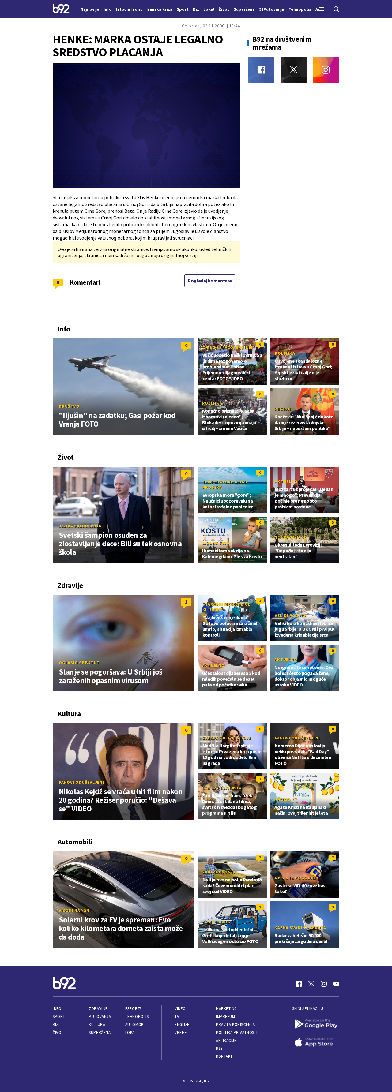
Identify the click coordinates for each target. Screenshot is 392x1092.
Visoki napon (74, 910)
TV (177, 1016)
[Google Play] (315, 1024)
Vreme (181, 1032)
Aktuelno (286, 481)
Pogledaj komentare (210, 281)
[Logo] (61, 9)
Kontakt (224, 1056)
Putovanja (100, 1016)
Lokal (131, 1032)
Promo (282, 799)
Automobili (136, 1024)
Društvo (69, 406)
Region (282, 409)
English (182, 1024)
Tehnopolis (137, 1016)
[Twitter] (294, 70)
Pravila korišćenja (235, 1024)
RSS (219, 1048)
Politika (285, 353)
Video (180, 1008)
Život (58, 1032)
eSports (133, 1008)
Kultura (97, 1024)
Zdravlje (98, 1008)
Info (57, 1008)
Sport (59, 1016)
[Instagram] (326, 70)
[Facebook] (261, 70)
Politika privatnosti (237, 1032)
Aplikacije (226, 1040)
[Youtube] (336, 984)
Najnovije (90, 9)
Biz (56, 1024)
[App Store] (315, 1042)
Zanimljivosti (218, 872)
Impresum (225, 1016)
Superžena (100, 1032)
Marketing (226, 1008)
